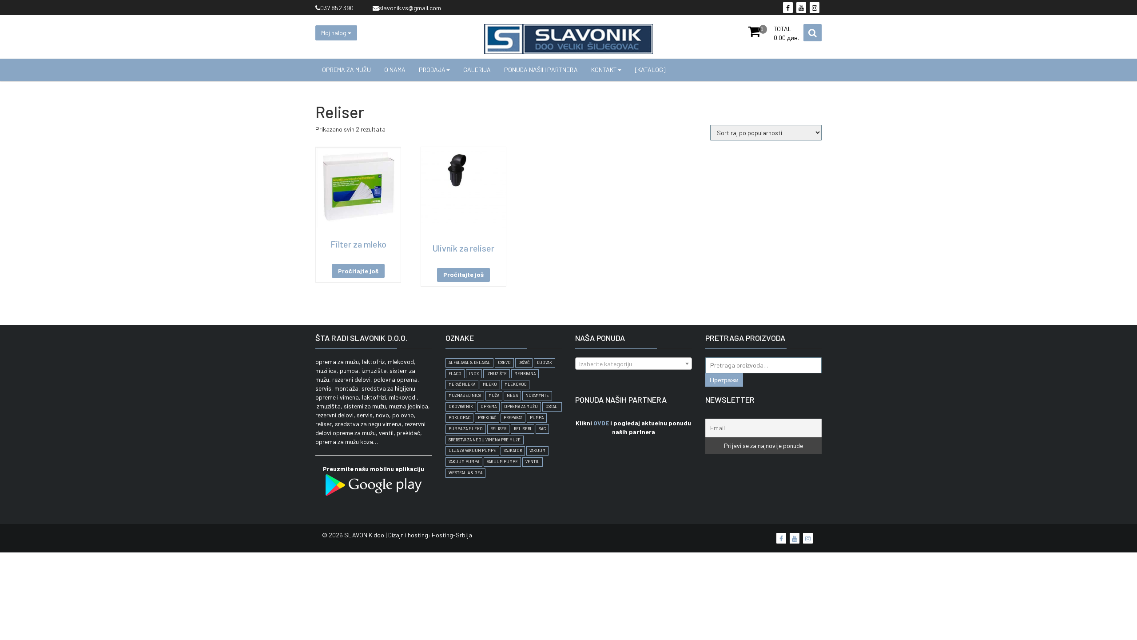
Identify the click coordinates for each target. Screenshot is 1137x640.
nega (512, 395)
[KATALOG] (650, 69)
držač (523, 362)
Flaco (455, 373)
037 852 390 (337, 8)
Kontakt (604, 69)
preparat (513, 417)
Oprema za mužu (346, 69)
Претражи (724, 380)
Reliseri (522, 428)
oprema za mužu (521, 406)
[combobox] (633, 363)
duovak (544, 362)
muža (494, 395)
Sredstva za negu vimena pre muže (485, 439)
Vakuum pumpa (464, 461)
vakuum (537, 450)
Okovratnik (461, 406)
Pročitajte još (358, 271)
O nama (395, 69)
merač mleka (462, 384)
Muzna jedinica (465, 395)
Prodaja (432, 69)
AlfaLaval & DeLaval (469, 362)
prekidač (487, 417)
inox (474, 373)
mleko (490, 384)
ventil (532, 461)
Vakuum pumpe (502, 461)
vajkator (513, 450)
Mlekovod (515, 384)
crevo (504, 362)
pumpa (537, 417)
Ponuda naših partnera (541, 69)
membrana (525, 373)
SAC (542, 428)
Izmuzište (496, 373)
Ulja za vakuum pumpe (472, 450)
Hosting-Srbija (452, 535)
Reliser (498, 428)
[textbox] (634, 364)
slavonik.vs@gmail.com (410, 8)
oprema (489, 406)
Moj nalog (334, 32)
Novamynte (537, 395)
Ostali (552, 406)
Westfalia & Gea (465, 472)
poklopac (459, 417)
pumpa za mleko (466, 428)
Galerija (477, 69)
